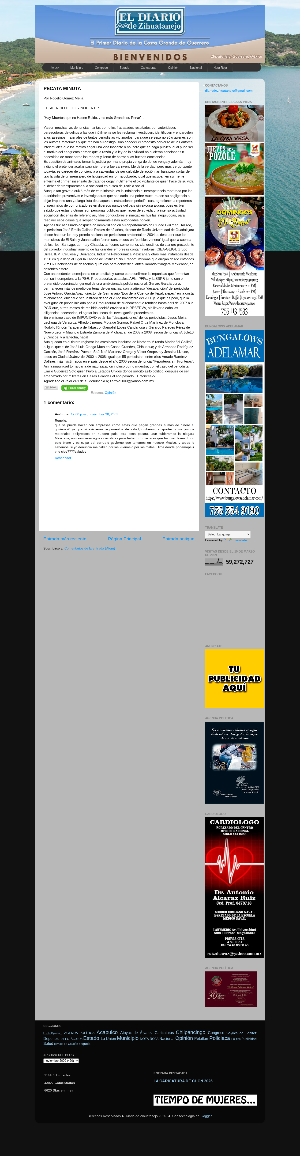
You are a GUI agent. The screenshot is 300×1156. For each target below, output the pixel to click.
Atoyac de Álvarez (136, 1033)
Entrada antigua (178, 538)
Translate (240, 540)
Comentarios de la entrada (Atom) (89, 548)
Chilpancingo (190, 1032)
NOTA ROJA (149, 1039)
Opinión (173, 67)
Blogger (206, 1116)
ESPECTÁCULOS (71, 1039)
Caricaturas (148, 67)
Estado (124, 67)
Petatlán (201, 1038)
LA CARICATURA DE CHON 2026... (184, 1081)
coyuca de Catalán (66, 1044)
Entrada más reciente (64, 538)
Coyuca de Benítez (241, 1033)
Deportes (51, 1038)
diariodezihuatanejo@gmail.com (229, 90)
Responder (63, 458)
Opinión (52, 1033)
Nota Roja (220, 67)
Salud (48, 1043)
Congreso (101, 67)
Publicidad (249, 1039)
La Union (108, 1038)
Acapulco (107, 1032)
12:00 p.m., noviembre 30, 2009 (94, 414)
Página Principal (124, 538)
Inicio (55, 67)
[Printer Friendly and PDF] (51, 388)
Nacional (196, 67)
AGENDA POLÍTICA (79, 1033)
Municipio (76, 67)
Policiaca (219, 1038)
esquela (84, 1044)
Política (236, 1039)
